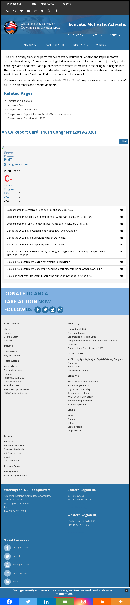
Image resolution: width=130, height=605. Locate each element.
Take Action (76, 35)
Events (100, 44)
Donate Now (10, 351)
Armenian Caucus (17, 105)
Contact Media (75, 426)
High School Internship (79, 389)
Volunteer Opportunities (16, 389)
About (7, 329)
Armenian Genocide (14, 445)
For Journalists (75, 430)
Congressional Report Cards (22, 109)
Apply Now (73, 362)
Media (97, 35)
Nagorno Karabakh (14, 449)
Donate (66, 4)
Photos (71, 419)
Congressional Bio (17, 164)
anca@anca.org (12, 514)
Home (33, 4)
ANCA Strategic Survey (15, 392)
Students (79, 44)
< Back (124, 141)
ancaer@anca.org (77, 507)
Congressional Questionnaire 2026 (26, 118)
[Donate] (21, 10)
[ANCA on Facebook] (56, 10)
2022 (6, 196)
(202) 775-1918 (16, 507)
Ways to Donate (12, 355)
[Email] (28, 10)
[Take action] (14, 10)
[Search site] (7, 10)
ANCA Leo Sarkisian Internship (83, 381)
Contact (8, 340)
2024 (6, 193)
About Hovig (74, 366)
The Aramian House (78, 370)
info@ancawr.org (77, 532)
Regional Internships (78, 392)
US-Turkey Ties (11, 460)
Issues (114, 35)
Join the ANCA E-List (14, 377)
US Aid (7, 456)
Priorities (8, 441)
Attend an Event (12, 385)
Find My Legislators (14, 370)
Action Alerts (10, 366)
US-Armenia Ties (12, 453)
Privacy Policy (11, 471)
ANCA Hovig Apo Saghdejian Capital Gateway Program (95, 359)
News (70, 415)
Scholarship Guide (77, 404)
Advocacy (30, 44)
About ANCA (47, 4)
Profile (7, 332)
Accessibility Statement (16, 475)
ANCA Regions (14, 4)
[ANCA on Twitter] (42, 10)
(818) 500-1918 (76, 528)
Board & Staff (11, 336)
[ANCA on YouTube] (49, 10)
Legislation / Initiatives (19, 100)
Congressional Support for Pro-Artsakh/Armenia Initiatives (39, 114)
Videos (71, 422)
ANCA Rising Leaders (78, 385)
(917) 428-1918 (76, 503)
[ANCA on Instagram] (35, 10)
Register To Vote (12, 381)
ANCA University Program (80, 396)
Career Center (55, 44)
